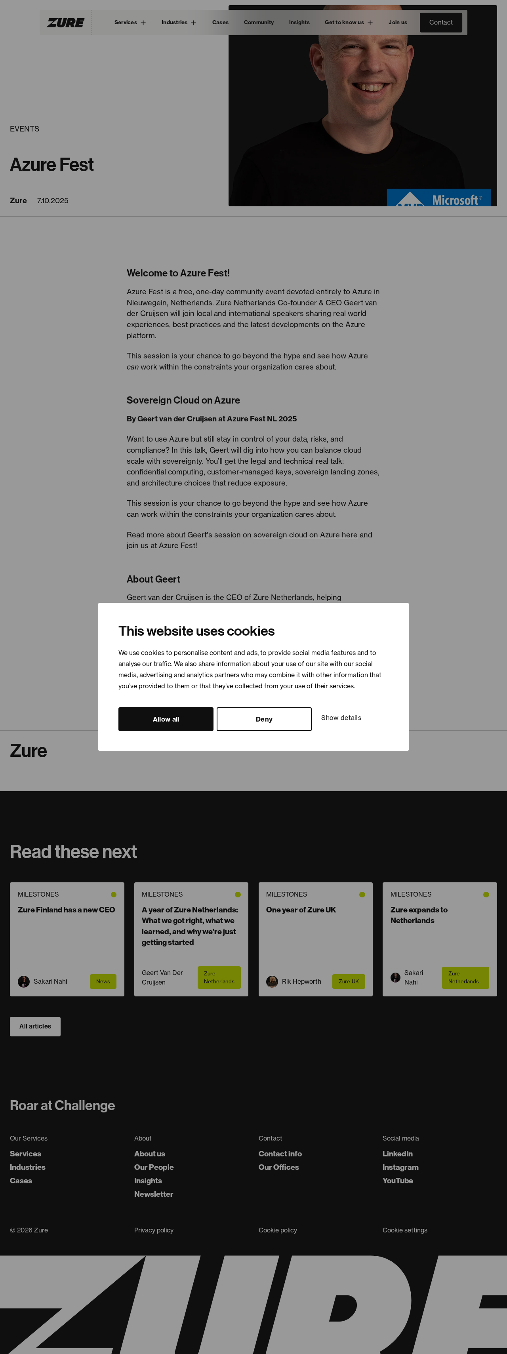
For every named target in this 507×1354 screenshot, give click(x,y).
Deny (264, 720)
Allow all (166, 720)
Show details (341, 718)
